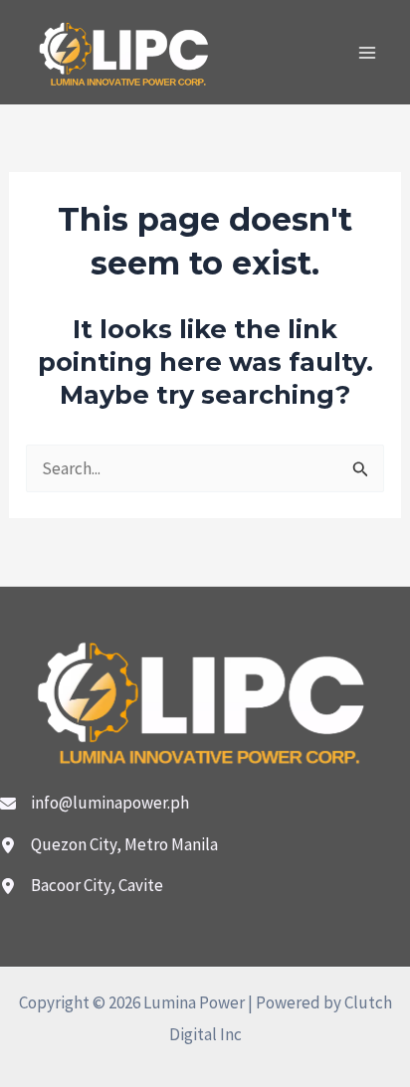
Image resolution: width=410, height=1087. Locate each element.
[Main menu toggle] (368, 53)
